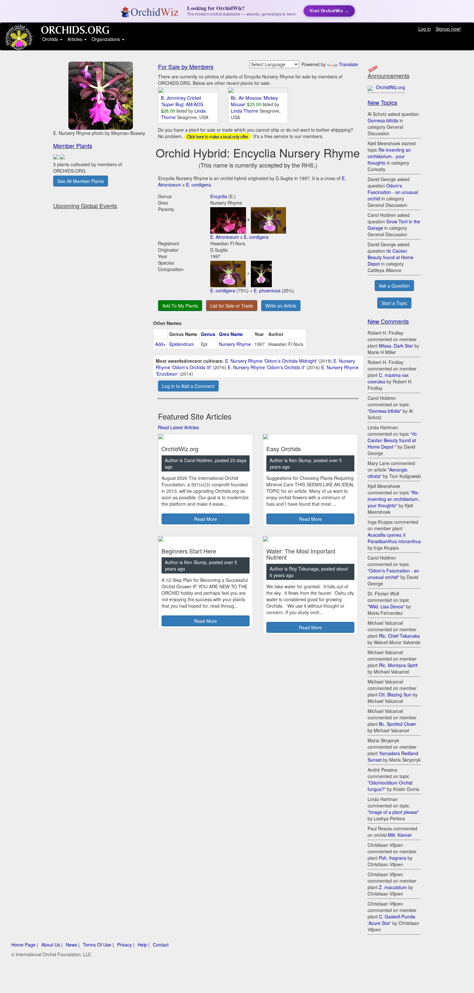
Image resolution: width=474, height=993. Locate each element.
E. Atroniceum (224, 237)
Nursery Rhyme (235, 344)
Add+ (160, 344)
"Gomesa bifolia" (384, 411)
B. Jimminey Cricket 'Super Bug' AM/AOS (182, 101)
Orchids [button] (50, 39)
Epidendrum (181, 344)
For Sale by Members (185, 66)
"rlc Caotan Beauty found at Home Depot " (392, 440)
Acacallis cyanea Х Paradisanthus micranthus (394, 538)
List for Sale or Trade (231, 305)
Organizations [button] (106, 39)
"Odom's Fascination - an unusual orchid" (393, 573)
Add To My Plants (180, 305)
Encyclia (218, 196)
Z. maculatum (393, 887)
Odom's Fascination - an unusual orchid (393, 192)
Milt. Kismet (399, 835)
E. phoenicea (267, 290)
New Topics (382, 102)
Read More (205, 519)
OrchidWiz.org (390, 87)
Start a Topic (394, 303)
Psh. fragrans (392, 858)
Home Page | (24, 944)
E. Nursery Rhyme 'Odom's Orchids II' (266, 367)
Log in (424, 28)
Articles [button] (75, 39)
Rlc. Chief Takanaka (399, 636)
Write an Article (280, 305)
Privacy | (125, 944)
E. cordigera (198, 184)
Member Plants (72, 145)
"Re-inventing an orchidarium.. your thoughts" (394, 499)
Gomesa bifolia (383, 120)
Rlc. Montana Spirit (398, 665)
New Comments (388, 321)
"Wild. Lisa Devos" (386, 606)
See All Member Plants (80, 181)
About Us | (52, 944)
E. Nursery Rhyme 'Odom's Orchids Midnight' (271, 361)
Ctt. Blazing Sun (395, 694)
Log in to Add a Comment (188, 386)
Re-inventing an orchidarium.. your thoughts (389, 156)
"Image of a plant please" (393, 812)
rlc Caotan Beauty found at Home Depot (390, 257)
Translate (348, 64)
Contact (161, 944)
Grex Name (231, 334)
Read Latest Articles (178, 427)
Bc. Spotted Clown (397, 724)
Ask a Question (394, 285)
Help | (144, 944)
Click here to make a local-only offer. (218, 136)
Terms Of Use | (98, 944)
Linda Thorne (245, 110)
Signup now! (448, 28)
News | (73, 944)
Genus (208, 334)
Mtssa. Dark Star (396, 345)
